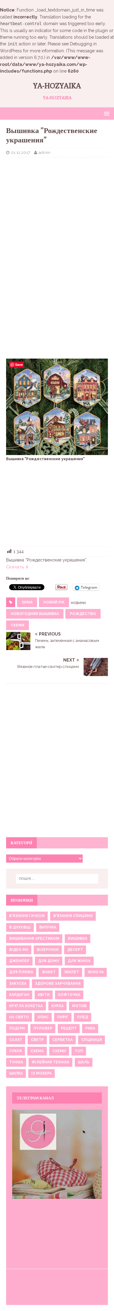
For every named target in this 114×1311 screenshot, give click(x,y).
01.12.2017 (20, 152)
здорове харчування (58, 983)
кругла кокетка (26, 1006)
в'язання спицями (73, 916)
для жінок (79, 961)
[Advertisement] (57, 201)
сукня (15, 1051)
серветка (62, 1040)
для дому (48, 961)
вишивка (77, 938)
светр (37, 1040)
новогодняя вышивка (35, 614)
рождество (83, 614)
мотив (79, 1006)
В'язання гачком (27, 916)
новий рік (53, 602)
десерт (75, 950)
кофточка (69, 995)
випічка (47, 927)
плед (82, 1017)
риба (90, 1028)
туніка (16, 1062)
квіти (44, 995)
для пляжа (21, 972)
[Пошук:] (57, 878)
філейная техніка (50, 1062)
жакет (49, 972)
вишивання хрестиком (34, 938)
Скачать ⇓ (17, 566)
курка (57, 1006)
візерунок (48, 950)
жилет (71, 972)
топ (78, 1051)
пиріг (62, 1017)
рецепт (69, 1028)
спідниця (91, 1040)
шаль (83, 1062)
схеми (17, 625)
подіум (17, 1028)
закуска (17, 983)
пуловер (42, 1028)
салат (15, 1040)
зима (27, 602)
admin (44, 152)
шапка (16, 1073)
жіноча (96, 972)
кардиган (19, 995)
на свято (19, 1017)
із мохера (41, 1073)
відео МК (18, 950)
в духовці (20, 927)
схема (37, 1051)
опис (43, 1017)
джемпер (19, 961)
